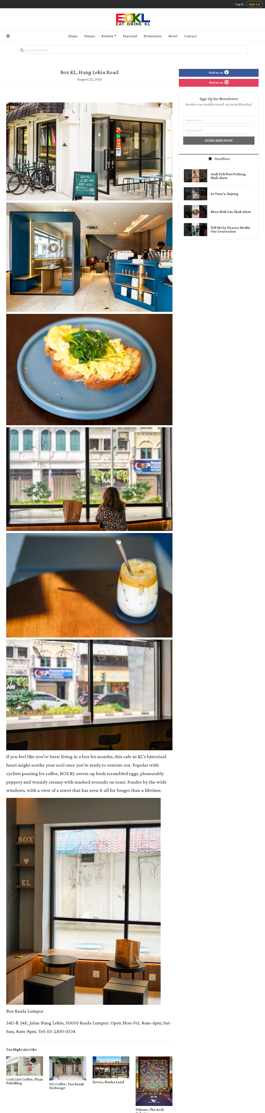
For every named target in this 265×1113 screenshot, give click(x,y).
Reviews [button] (107, 36)
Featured (130, 36)
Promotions (152, 36)
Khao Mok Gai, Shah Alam (231, 212)
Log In (239, 4)
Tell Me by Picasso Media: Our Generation (231, 229)
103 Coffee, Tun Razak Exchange (66, 1086)
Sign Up (254, 4)
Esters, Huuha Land (108, 1082)
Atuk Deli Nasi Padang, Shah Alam (228, 176)
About (172, 36)
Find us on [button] (216, 72)
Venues (89, 36)
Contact (190, 36)
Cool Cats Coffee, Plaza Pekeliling (24, 1081)
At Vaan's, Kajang (224, 194)
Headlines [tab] (222, 159)
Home (72, 36)
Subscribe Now (219, 140)
